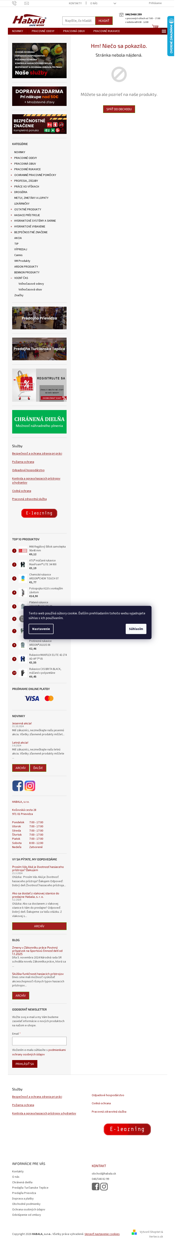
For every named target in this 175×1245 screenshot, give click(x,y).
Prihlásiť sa (25, 1064)
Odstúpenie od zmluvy (26, 1215)
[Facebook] (18, 786)
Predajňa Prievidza (24, 1193)
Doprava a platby (23, 1199)
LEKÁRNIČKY (21, 204)
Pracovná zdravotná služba (29, 499)
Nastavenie (41, 629)
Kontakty (75, 3)
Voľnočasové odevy (31, 284)
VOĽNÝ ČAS (21, 278)
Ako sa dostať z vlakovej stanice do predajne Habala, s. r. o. (35, 895)
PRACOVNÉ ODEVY (25, 158)
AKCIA (18, 238)
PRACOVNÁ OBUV (25, 164)
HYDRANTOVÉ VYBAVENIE (29, 226)
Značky (18, 295)
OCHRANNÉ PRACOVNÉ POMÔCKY (35, 175)
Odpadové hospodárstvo (28, 470)
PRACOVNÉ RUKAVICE (27, 169)
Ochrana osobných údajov (28, 1209)
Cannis (18, 255)
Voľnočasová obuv (30, 289)
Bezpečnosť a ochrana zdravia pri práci (37, 454)
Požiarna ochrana (23, 462)
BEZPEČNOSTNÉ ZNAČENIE (31, 232)
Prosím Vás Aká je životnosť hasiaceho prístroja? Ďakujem (38, 868)
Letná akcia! (20, 742)
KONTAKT (99, 1166)
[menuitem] (17, 31)
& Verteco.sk (156, 1234)
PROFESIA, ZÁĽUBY (26, 181)
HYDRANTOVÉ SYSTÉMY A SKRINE (35, 221)
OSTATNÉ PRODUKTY (27, 209)
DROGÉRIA (20, 192)
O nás (93, 3)
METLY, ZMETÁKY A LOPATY (31, 198)
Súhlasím (136, 629)
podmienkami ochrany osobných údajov (39, 1052)
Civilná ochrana (21, 491)
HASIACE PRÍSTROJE (27, 215)
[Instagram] (30, 786)
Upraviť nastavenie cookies (102, 1234)
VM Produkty (22, 261)
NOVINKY (19, 152)
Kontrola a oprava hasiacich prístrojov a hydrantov (36, 481)
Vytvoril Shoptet (150, 1232)
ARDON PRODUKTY (26, 267)
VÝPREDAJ (20, 249)
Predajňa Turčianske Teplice (30, 1188)
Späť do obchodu (119, 109)
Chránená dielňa (22, 1182)
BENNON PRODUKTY (26, 272)
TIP (16, 244)
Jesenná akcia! (22, 723)
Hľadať (104, 20)
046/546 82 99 (100, 1179)
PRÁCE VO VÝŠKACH (26, 187)
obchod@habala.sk (104, 1174)
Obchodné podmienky (26, 1204)
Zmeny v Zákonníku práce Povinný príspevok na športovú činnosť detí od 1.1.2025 (37, 951)
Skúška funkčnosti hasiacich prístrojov (38, 973)
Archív (21, 768)
